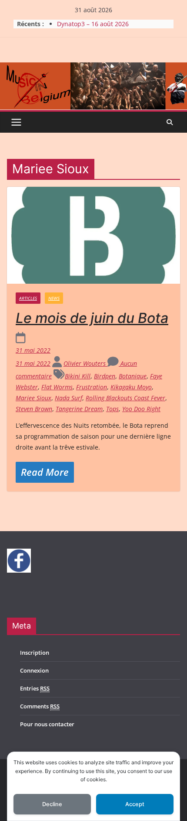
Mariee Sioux (33, 398)
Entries (35, 688)
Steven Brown (34, 409)
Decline (52, 804)
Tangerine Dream (79, 409)
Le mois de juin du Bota (92, 317)
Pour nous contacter (47, 724)
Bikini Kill (77, 376)
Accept (134, 804)
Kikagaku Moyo (131, 387)
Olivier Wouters (85, 363)
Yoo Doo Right (141, 409)
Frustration (91, 387)
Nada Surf (68, 398)
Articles (28, 298)
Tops (112, 409)
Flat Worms (57, 387)
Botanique (133, 376)
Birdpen (104, 376)
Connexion (34, 670)
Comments (40, 706)
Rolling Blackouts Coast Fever (125, 398)
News (54, 298)
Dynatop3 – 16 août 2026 (93, 24)
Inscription (34, 652)
